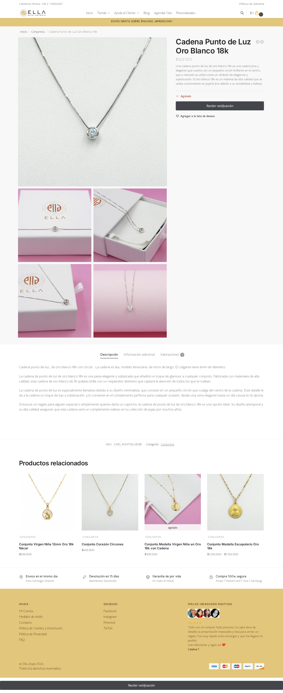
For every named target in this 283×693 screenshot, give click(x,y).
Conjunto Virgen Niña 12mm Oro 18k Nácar (46, 546)
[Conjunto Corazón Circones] (110, 502)
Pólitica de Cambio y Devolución (40, 628)
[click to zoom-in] (92, 111)
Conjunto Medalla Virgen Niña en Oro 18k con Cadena (173, 546)
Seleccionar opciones (235, 562)
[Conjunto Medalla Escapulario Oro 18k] (235, 502)
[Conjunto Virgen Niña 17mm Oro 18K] (262, 42)
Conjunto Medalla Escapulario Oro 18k (233, 546)
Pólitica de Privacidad (33, 634)
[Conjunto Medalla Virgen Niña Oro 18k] (258, 42)
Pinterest (109, 623)
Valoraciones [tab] (171, 354)
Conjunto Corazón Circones (102, 544)
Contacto (25, 623)
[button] (257, 13)
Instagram (110, 617)
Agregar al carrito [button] (47, 562)
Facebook (110, 611)
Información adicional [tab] (139, 354)
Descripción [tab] (109, 354)
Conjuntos (38, 32)
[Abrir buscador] (244, 13)
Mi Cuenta (26, 611)
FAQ (22, 640)
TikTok (107, 628)
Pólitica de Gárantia (251, 4)
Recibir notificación (172, 562)
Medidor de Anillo (31, 617)
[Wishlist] (69, 479)
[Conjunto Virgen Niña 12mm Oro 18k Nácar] (47, 502)
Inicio (23, 32)
